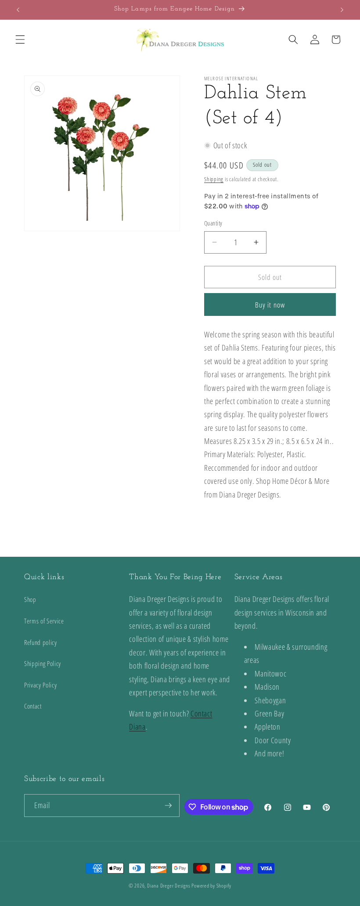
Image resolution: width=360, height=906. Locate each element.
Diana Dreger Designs (168, 885)
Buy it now (270, 305)
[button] (20, 39)
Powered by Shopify (211, 885)
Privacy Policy (40, 685)
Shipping (213, 179)
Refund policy (40, 642)
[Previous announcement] (18, 9)
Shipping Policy (42, 663)
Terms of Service (44, 621)
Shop (30, 599)
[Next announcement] (342, 9)
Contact (33, 706)
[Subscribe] (168, 805)
